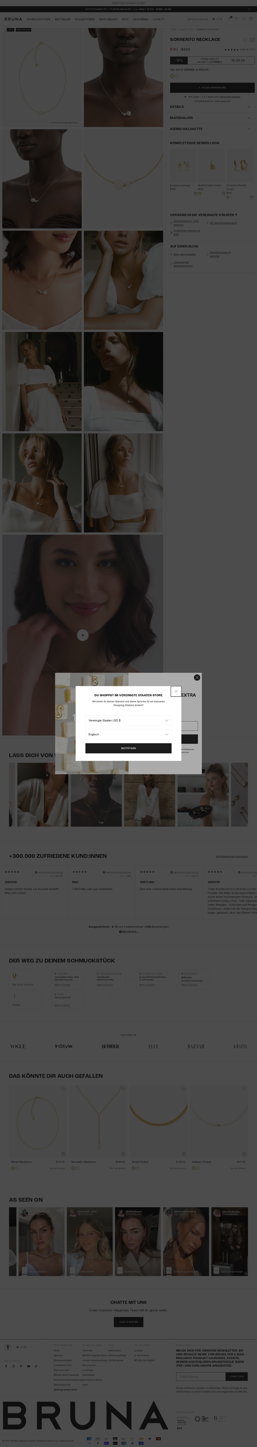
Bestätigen (128, 748)
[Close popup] (176, 691)
